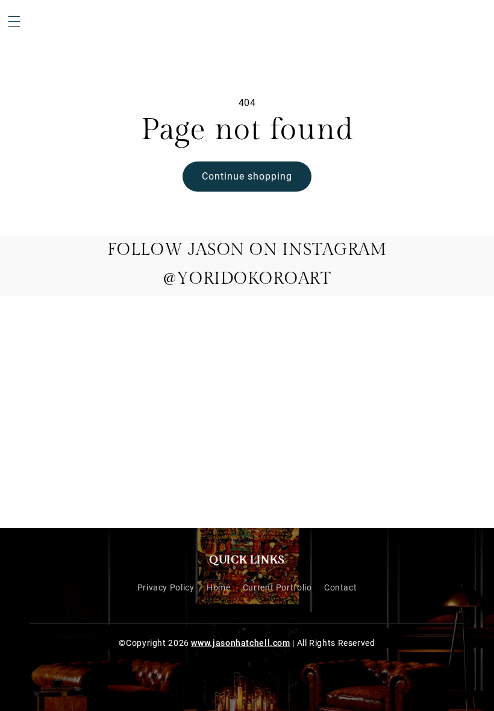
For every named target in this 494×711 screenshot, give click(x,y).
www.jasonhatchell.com (240, 643)
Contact (340, 587)
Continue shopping (247, 176)
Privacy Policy (166, 587)
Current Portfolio (277, 587)
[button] (14, 21)
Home (219, 587)
